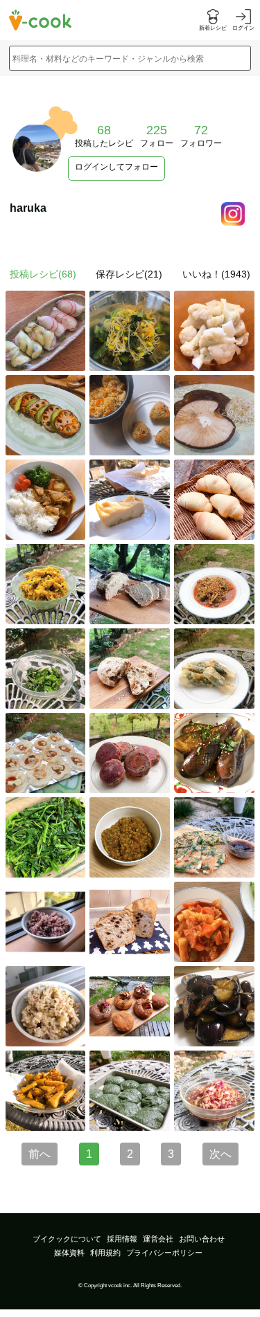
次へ (220, 1154)
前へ (39, 1154)
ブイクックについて (67, 1239)
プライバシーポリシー (164, 1252)
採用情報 (122, 1239)
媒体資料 (69, 1252)
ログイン (243, 28)
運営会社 (158, 1239)
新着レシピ (213, 28)
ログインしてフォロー (116, 167)
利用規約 (105, 1252)
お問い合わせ (202, 1239)
